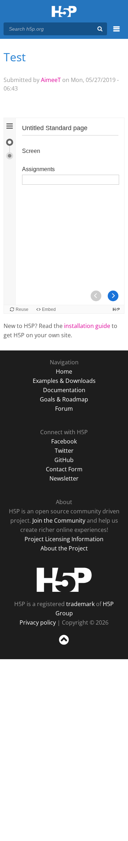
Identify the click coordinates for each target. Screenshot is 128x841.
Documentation (64, 390)
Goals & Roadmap (64, 399)
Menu (116, 32)
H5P (64, 579)
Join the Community (58, 520)
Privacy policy (38, 622)
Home (64, 371)
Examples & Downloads (64, 381)
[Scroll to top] (64, 645)
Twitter (64, 451)
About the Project (64, 548)
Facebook (64, 441)
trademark (80, 604)
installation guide (87, 326)
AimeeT (51, 80)
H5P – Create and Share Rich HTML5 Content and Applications (64, 12)
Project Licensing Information (64, 539)
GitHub (64, 460)
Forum (64, 408)
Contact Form (64, 469)
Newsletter (64, 478)
